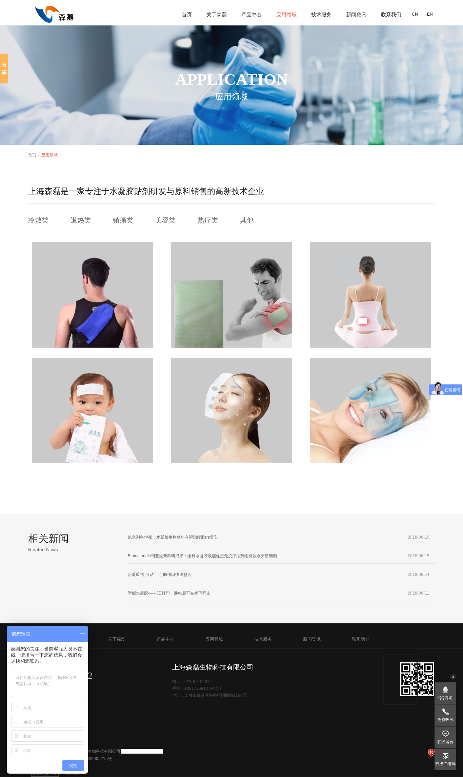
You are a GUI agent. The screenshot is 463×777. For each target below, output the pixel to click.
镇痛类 (123, 220)
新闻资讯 (356, 14)
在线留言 (445, 741)
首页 (187, 14)
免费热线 (445, 719)
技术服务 (321, 14)
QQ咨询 (445, 697)
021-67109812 (65, 676)
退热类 (81, 220)
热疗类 (208, 220)
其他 (247, 220)
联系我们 (391, 14)
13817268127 (197, 688)
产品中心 (251, 14)
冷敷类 (38, 220)
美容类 (165, 220)
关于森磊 (216, 14)
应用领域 (286, 14)
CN (415, 14)
